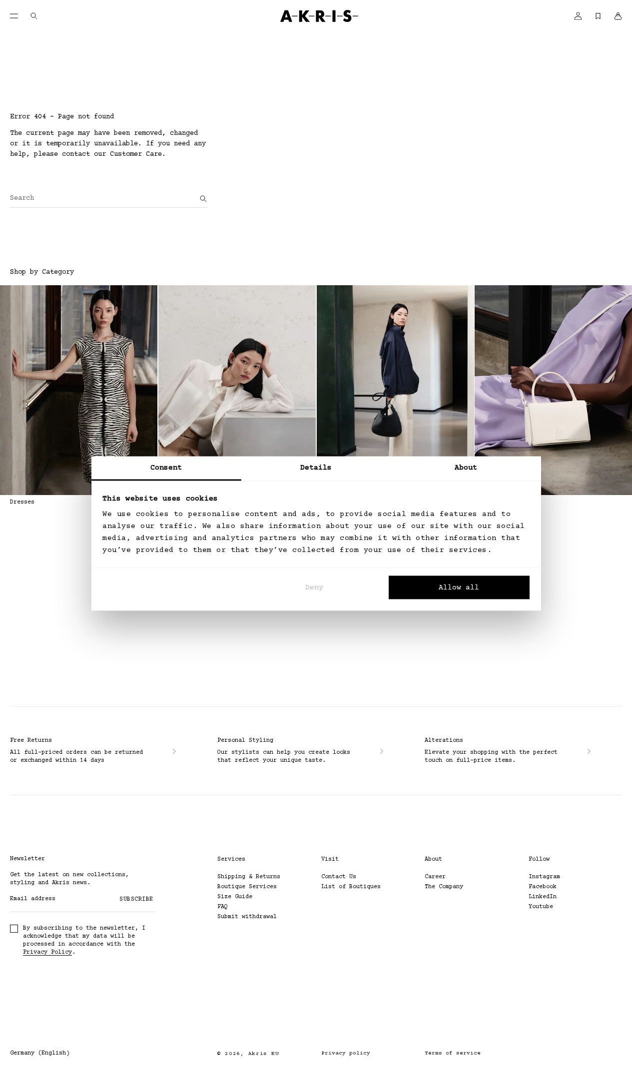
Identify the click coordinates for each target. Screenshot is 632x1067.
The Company (444, 887)
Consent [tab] (166, 468)
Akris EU (263, 1054)
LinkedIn (543, 897)
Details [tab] (316, 468)
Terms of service (453, 1053)
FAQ (222, 907)
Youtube (541, 907)
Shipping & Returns (248, 877)
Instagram (544, 877)
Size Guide (234, 897)
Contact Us (338, 877)
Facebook (543, 887)
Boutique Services (247, 887)
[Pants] (395, 390)
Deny (314, 587)
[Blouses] (237, 390)
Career (435, 877)
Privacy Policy (47, 952)
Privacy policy (345, 1053)
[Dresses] (78, 390)
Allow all (459, 587)
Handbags (489, 502)
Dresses (22, 502)
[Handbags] (553, 390)
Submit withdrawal (247, 917)
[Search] (203, 199)
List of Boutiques (351, 887)
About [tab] (466, 468)
